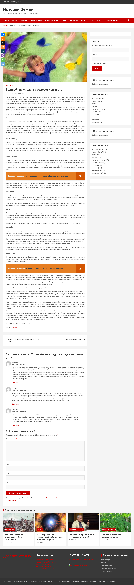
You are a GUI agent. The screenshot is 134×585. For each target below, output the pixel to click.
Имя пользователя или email (102, 46)
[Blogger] (3, 47)
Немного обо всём (98, 109)
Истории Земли (18, 9)
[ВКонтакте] (3, 34)
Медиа (84, 20)
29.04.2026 (73, 540)
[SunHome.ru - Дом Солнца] (79, 565)
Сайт (7, 483)
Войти (97, 69)
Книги (63, 20)
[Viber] (3, 55)
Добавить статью (17, 556)
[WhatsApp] (3, 60)
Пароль (94, 55)
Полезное (74, 20)
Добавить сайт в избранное (46, 560)
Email (8, 473)
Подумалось (36, 20)
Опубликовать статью (62, 581)
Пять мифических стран (73, 339)
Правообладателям (79, 581)
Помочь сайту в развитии (45, 569)
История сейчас (98, 98)
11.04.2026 (105, 540)
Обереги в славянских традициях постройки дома (24, 340)
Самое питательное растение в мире (111, 535)
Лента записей (106, 565)
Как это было (11, 20)
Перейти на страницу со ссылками (81, 560)
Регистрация (113, 20)
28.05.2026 (8, 542)
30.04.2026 (40, 542)
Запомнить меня (100, 64)
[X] (3, 43)
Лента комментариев (109, 568)
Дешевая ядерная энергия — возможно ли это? (82, 535)
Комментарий (11, 439)
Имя (8, 464)
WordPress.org (106, 571)
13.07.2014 (9, 93)
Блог (105, 581)
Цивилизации (51, 20)
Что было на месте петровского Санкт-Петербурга (14, 537)
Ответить (15, 383)
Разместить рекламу (43, 566)
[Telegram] (3, 64)
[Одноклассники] (3, 39)
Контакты (111, 581)
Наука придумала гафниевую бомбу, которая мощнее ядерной (50, 537)
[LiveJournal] (3, 51)
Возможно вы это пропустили (20, 510)
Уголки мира (96, 119)
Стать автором (97, 20)
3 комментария (19, 93)
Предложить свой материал (46, 562)
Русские (23, 20)
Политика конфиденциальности (40, 581)
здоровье (14, 327)
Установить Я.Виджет (44, 564)
